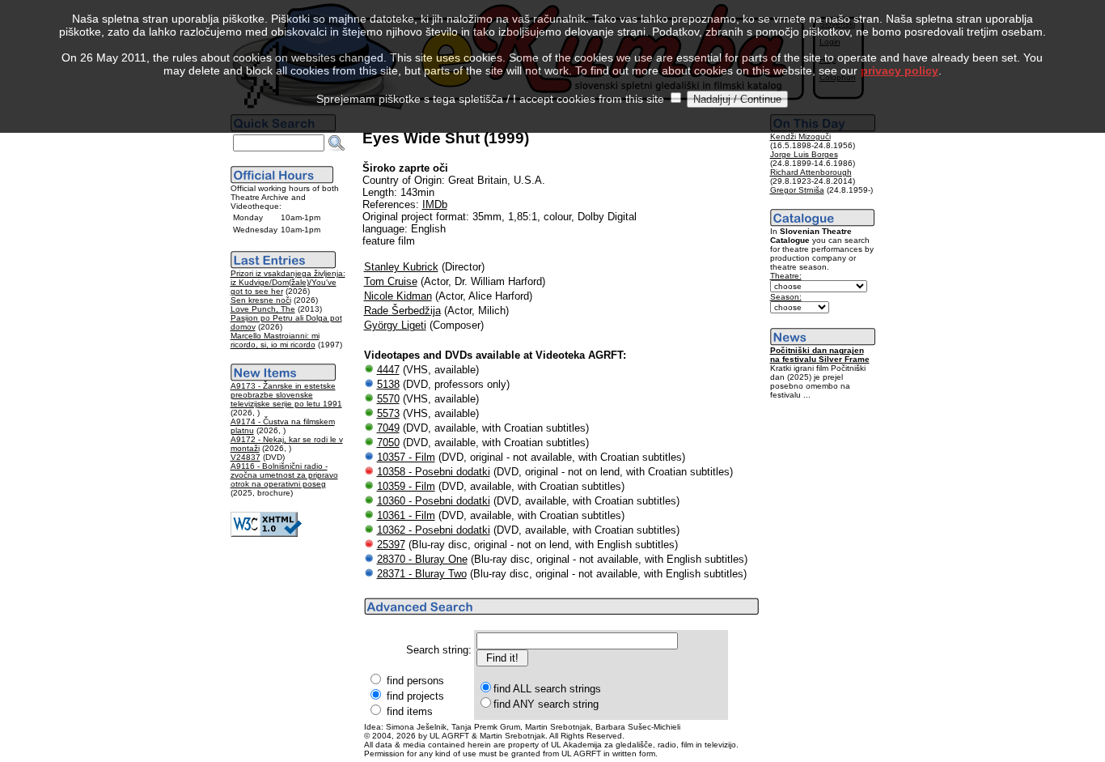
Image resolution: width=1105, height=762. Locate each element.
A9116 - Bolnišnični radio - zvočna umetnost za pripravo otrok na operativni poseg (284, 475)
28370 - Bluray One (422, 559)
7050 (388, 442)
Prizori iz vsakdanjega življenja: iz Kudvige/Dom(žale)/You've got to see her (288, 282)
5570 (388, 399)
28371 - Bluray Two (422, 574)
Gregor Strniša (797, 189)
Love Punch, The (263, 308)
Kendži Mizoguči (800, 136)
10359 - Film (406, 486)
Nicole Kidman (398, 296)
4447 (388, 370)
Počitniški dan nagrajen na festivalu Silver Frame (820, 355)
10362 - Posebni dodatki (433, 530)
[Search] (336, 143)
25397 (391, 545)
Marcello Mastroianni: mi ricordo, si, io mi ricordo (275, 340)
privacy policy (899, 70)
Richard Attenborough (811, 172)
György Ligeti (395, 325)
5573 (388, 413)
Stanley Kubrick (401, 267)
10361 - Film (406, 515)
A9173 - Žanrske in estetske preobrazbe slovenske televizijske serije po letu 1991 (286, 394)
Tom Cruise (390, 281)
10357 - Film (406, 457)
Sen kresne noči (261, 300)
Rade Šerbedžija (402, 310)
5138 (388, 384)
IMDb (434, 204)
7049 (388, 428)
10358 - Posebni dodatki (433, 472)
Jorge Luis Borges (804, 154)
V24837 (245, 457)
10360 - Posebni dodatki (433, 501)
